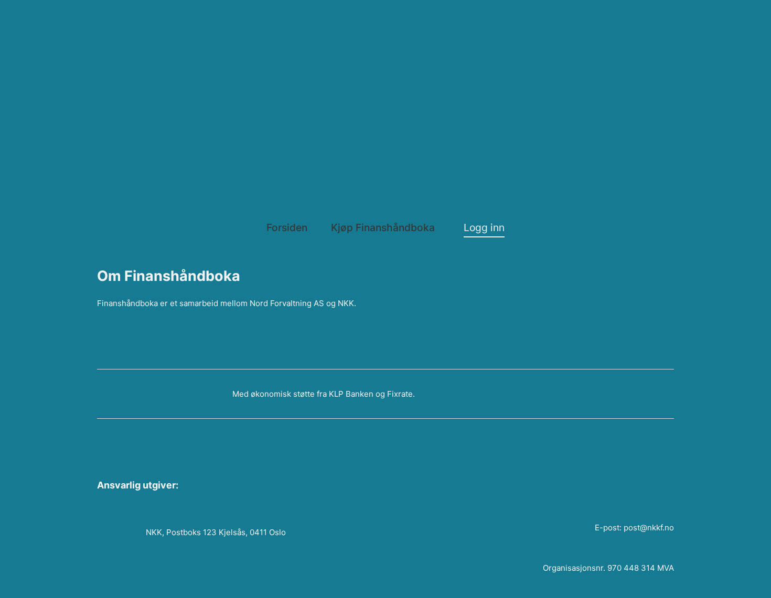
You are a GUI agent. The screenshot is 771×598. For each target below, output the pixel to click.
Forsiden (286, 227)
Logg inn (484, 227)
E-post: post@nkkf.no (634, 527)
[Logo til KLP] (115, 394)
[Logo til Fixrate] (185, 394)
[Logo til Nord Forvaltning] (290, 41)
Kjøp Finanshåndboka (383, 227)
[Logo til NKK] (481, 100)
